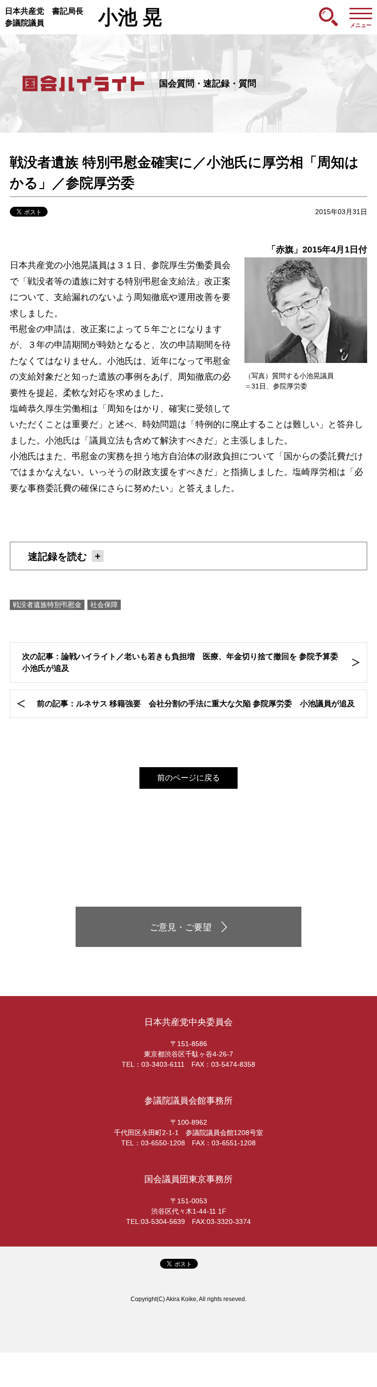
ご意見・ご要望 (181, 927)
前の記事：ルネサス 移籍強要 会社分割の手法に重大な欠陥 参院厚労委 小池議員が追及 (196, 703)
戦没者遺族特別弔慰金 (47, 605)
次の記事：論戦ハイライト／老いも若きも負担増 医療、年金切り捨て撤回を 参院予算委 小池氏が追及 (184, 662)
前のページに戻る (188, 778)
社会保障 (104, 605)
